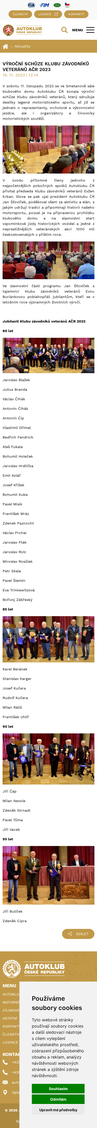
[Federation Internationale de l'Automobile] (31, 4)
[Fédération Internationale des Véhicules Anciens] (57, 4)
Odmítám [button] (58, 1099)
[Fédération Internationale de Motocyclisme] (44, 4)
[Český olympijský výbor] (67, 5)
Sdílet (82, 934)
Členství (20, 14)
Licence (45, 14)
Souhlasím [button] (58, 1088)
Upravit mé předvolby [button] (58, 1110)
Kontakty (76, 14)
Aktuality (22, 46)
